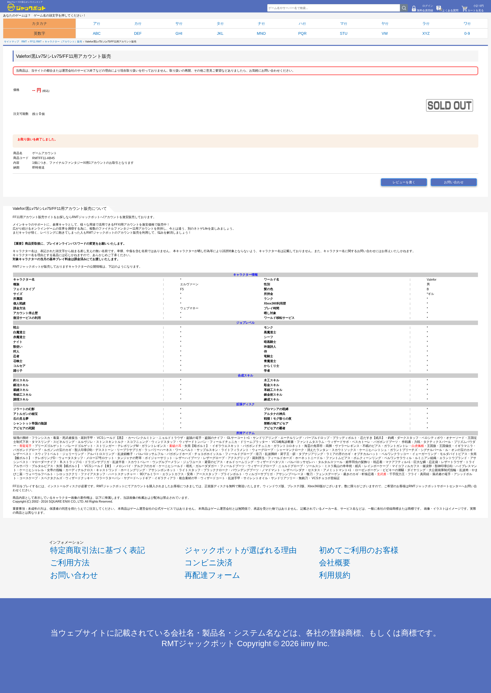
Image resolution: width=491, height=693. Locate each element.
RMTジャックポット (198, 643)
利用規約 (334, 575)
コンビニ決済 (208, 562)
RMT (24, 41)
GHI (178, 33)
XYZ (426, 33)
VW (385, 33)
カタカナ (39, 23)
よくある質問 (450, 10)
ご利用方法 (70, 562)
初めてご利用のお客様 (359, 550)
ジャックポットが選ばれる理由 (241, 550)
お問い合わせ (454, 182)
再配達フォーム (212, 575)
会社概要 (334, 562)
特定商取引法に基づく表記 (97, 550)
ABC (97, 33)
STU (343, 33)
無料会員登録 (425, 10)
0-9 (467, 33)
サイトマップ (11, 41)
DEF (138, 33)
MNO (261, 33)
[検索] (404, 8)
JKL (220, 33)
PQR (302, 33)
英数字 (39, 33)
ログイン (427, 5)
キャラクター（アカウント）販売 (63, 41)
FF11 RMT (36, 41)
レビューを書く (404, 182)
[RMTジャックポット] (26, 7)
